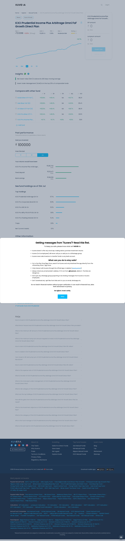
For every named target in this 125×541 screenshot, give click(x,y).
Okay (62, 296)
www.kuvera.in (76, 268)
